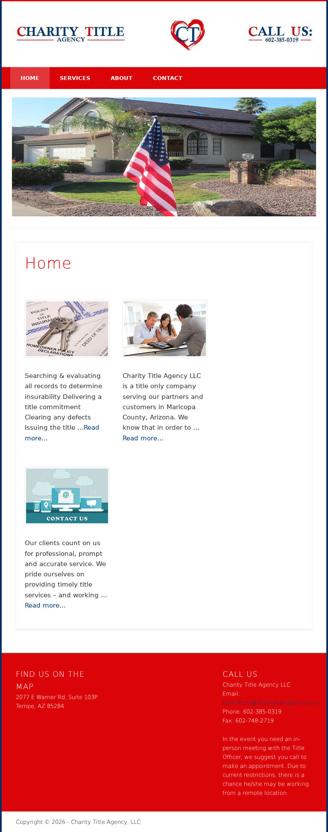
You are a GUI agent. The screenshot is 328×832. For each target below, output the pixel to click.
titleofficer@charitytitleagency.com (271, 702)
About (121, 78)
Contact (167, 78)
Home (29, 78)
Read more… (143, 438)
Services (75, 78)
